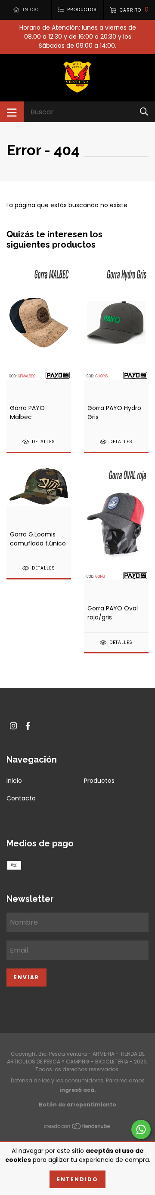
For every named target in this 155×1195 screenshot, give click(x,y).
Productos (99, 780)
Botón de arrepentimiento (77, 1104)
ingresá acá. (77, 1090)
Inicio (14, 780)
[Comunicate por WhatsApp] (141, 1129)
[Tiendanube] (77, 1127)
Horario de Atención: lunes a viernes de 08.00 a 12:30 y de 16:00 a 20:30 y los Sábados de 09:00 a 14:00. (77, 36)
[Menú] (12, 111)
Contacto (21, 798)
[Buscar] (144, 112)
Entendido (77, 1179)
